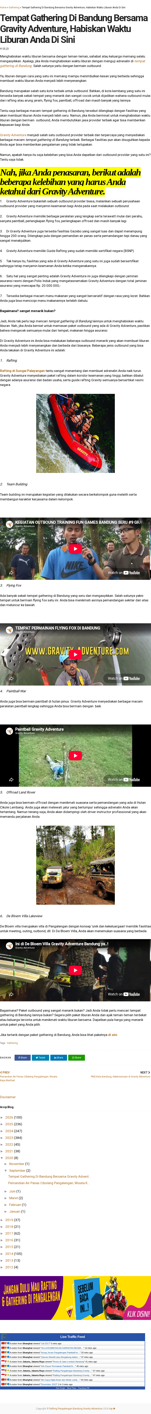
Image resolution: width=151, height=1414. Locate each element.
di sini (112, 1035)
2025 (9, 1124)
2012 (9, 1267)
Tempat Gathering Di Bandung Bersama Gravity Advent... (49, 1176)
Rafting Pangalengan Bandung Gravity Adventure (75, 1408)
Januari (15, 1211)
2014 (9, 1254)
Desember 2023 (48, 1384)
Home (3, 7)
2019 (9, 1220)
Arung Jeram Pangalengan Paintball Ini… (60, 1352)
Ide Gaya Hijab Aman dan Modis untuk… (60, 1380)
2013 (9, 1260)
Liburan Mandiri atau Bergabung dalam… (60, 1357)
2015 (9, 1247)
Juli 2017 (45, 1343)
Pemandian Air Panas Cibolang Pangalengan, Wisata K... (49, 1183)
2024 (9, 1131)
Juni (12, 1191)
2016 (9, 1240)
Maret (14, 1198)
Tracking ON (83, 1388)
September (17, 1171)
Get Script (60, 1388)
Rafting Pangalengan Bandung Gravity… (72, 1371)
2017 (9, 1233)
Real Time (71, 1388)
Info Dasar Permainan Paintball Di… (58, 1366)
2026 (9, 1117)
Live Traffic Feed (72, 1337)
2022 (9, 1144)
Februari (15, 1205)
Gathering (14, 7)
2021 (9, 1151)
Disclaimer (8, 1097)
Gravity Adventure (13, 135)
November (17, 1164)
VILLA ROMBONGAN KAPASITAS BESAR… (62, 1348)
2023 (9, 1138)
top (111, 1408)
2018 (9, 1227)
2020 (9, 1158)
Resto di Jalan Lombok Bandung (68, 1361)
